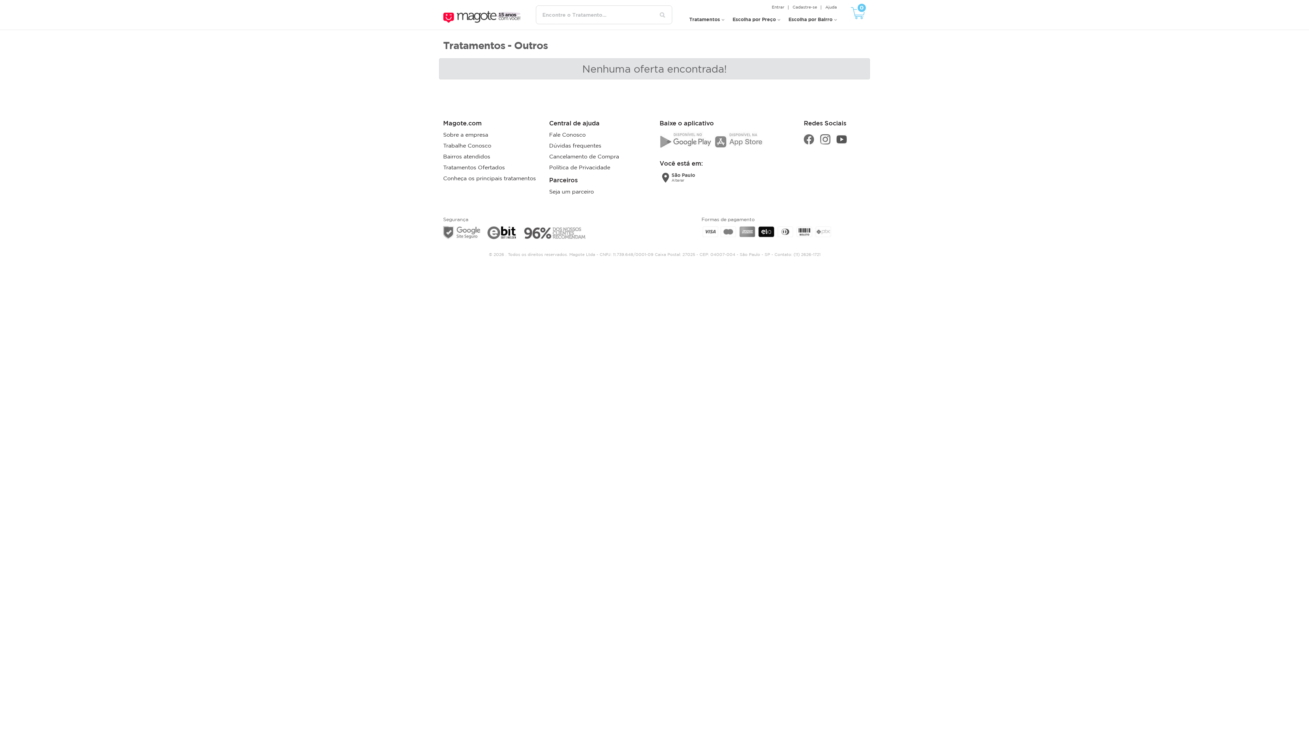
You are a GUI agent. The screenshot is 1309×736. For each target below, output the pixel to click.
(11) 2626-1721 (807, 254)
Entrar (778, 7)
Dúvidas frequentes (575, 145)
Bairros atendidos (466, 156)
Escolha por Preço (754, 19)
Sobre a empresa (465, 135)
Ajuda (831, 7)
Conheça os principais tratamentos (489, 178)
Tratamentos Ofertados (474, 167)
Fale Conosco (567, 135)
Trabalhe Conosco (467, 145)
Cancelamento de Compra (584, 156)
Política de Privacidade (579, 167)
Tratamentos (704, 19)
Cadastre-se (805, 7)
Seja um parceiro (571, 191)
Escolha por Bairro (810, 19)
